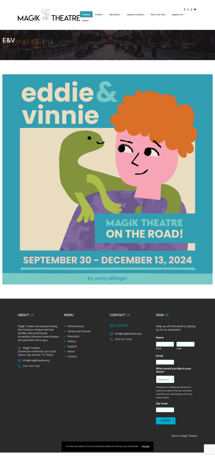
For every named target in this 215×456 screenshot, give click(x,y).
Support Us (177, 14)
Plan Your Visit (158, 14)
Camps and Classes (78, 331)
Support (72, 346)
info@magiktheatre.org (36, 360)
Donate (86, 14)
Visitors (71, 341)
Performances (75, 326)
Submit (166, 420)
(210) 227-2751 (31, 365)
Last (179, 348)
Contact (72, 356)
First (158, 348)
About (85, 20)
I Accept (146, 446)
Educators (115, 14)
